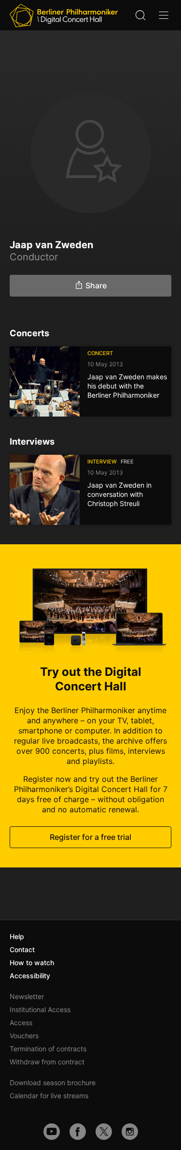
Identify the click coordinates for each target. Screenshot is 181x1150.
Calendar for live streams (49, 1095)
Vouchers (24, 1035)
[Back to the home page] (64, 15)
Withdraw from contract (47, 1062)
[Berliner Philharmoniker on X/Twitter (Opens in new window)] (104, 1131)
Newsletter (27, 996)
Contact (22, 949)
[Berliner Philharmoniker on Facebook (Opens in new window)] (78, 1131)
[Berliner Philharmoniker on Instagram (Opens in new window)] (130, 1131)
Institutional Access (40, 1009)
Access (21, 1022)
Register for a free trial (90, 837)
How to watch (32, 962)
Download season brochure (53, 1082)
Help (17, 936)
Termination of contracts (48, 1049)
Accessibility (30, 975)
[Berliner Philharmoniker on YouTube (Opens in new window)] (51, 1131)
